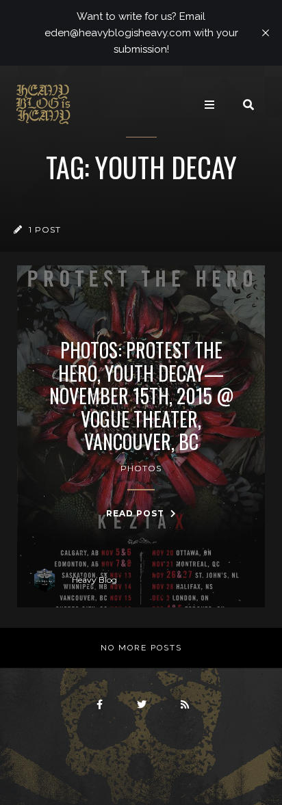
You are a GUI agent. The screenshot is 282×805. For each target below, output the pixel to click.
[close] (266, 33)
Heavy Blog (94, 580)
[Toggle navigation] (209, 104)
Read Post (136, 513)
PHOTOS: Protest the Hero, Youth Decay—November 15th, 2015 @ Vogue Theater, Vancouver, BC (141, 396)
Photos (141, 468)
